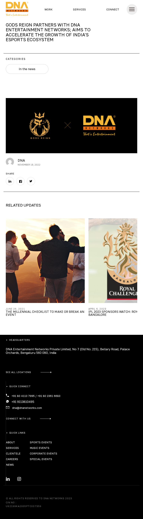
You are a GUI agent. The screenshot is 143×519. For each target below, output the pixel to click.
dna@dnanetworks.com (27, 407)
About (10, 442)
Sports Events (41, 442)
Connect (112, 9)
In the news (27, 69)
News (10, 464)
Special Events (41, 459)
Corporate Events (43, 453)
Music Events (39, 447)
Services (79, 9)
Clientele (13, 453)
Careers (12, 459)
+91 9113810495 (23, 402)
